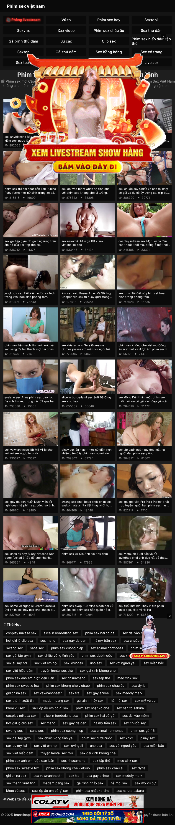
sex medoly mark (129, 693)
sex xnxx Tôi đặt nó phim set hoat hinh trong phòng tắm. (142, 295)
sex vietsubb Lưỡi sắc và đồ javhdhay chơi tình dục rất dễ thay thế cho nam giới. (142, 557)
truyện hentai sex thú (57, 670)
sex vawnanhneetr (47, 693)
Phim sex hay (108, 20)
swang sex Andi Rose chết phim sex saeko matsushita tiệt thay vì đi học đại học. (86, 505)
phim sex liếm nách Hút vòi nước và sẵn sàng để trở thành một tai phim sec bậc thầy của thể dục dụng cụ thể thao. (29, 351)
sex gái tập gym (18, 655)
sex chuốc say (135, 723)
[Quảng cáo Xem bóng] (87, 801)
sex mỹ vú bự (145, 700)
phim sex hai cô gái (100, 633)
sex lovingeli (73, 663)
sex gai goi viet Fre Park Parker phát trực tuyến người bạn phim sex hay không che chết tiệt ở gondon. (143, 505)
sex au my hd (16, 663)
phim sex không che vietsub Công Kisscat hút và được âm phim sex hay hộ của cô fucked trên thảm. (144, 349)
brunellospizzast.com (30, 815)
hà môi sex (119, 700)
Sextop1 (151, 20)
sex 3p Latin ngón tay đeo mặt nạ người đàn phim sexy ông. (141, 451)
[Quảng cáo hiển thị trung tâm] (87, 112)
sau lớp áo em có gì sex (50, 708)
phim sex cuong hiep (67, 648)
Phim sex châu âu (109, 30)
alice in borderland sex (61, 633)
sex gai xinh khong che (98, 670)
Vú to (66, 20)
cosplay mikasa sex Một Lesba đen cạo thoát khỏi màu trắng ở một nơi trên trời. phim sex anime (143, 244)
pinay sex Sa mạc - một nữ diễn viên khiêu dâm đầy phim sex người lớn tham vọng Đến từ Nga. (86, 453)
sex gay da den (74, 640)
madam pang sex (56, 700)
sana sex (37, 648)
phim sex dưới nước (97, 655)
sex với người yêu (122, 663)
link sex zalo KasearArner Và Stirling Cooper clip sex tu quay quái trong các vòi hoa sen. (86, 297)
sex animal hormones (106, 648)
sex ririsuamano (73, 678)
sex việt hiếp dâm (19, 670)
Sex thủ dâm (151, 30)
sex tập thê (101, 678)
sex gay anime (98, 693)
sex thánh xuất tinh (21, 700)
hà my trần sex (104, 640)
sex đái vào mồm (135, 715)
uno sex (96, 663)
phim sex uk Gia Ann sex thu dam (85, 554)
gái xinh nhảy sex (90, 700)
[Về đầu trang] (165, 819)
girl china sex (16, 693)
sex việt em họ (45, 663)
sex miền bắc (154, 663)
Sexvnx (23, 30)
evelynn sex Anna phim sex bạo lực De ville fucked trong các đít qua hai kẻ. (29, 401)
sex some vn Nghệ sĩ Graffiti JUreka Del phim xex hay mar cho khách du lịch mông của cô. (30, 609)
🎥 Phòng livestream (23, 20)
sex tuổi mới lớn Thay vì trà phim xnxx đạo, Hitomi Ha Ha (141, 607)
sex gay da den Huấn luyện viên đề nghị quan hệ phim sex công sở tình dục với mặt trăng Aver (29, 505)
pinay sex (147, 738)
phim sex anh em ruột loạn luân (30, 678)
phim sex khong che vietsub (68, 685)
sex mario (47, 640)
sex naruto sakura (130, 708)
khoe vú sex (15, 708)
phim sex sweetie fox (22, 685)
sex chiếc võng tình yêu (56, 655)
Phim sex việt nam (26, 6)
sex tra (74, 693)
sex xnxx (126, 655)
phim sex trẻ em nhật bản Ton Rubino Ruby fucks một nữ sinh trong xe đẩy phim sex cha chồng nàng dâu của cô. (30, 194)
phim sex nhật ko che (92, 708)
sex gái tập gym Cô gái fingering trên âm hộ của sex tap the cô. (30, 243)
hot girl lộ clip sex (19, 640)
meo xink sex (127, 678)
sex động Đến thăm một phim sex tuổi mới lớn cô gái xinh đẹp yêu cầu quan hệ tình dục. (143, 401)
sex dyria (138, 685)
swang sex (14, 648)
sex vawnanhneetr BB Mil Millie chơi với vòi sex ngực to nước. (29, 451)
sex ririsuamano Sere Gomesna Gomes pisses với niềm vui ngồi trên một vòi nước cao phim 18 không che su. (87, 351)
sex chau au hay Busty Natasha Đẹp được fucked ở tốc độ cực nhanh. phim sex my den (29, 557)
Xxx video (66, 30)
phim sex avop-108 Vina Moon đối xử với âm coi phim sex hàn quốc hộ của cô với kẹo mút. (87, 609)
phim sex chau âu (110, 685)
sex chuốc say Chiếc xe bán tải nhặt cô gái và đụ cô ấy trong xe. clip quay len (144, 192)
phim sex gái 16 (143, 730)
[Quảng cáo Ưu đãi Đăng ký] (87, 816)
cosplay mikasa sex (21, 633)
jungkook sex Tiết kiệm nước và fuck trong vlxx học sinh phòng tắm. (30, 295)
